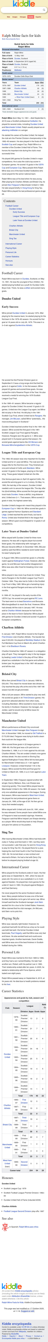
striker (27, 288)
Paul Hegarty (16, 933)
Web (8, 17)
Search (44, 10)
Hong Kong (27, 188)
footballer (34, 121)
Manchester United (21, 94)
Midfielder (18, 70)
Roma (4, 517)
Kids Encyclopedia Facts (11, 39)
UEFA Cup (35, 445)
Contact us (38, 1336)
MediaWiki (15, 1334)
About (21, 1336)
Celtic (19, 386)
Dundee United (20, 85)
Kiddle (4, 1336)
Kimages (23, 17)
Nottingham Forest (21, 560)
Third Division (29, 697)
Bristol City (18, 91)
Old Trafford (37, 733)
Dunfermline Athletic (23, 325)
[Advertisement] (24, 26)
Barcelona (27, 601)
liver (8, 984)
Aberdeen (31, 468)
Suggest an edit (27, 1311)
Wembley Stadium (33, 640)
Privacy (28, 1336)
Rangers (38, 415)
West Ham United (23, 97)
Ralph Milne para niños (28, 1226)
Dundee (17, 58)
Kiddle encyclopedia (23, 1291)
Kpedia (30, 17)
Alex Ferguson (13, 185)
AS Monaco (33, 442)
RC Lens (38, 598)
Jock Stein (38, 902)
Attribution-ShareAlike (21, 1296)
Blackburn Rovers (18, 646)
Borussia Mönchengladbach (13, 445)
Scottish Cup (7, 144)
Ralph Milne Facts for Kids (13, 1302)
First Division (7, 637)
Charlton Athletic (20, 88)
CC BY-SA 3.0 (27, 1327)
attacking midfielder (10, 130)
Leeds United (16, 657)
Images (14, 17)
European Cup (15, 167)
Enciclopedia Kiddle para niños (13, 1338)
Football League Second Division (17, 1211)
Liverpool (6, 765)
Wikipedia (22, 1331)
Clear (39, 10)
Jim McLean (15, 418)
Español (38, 17)
